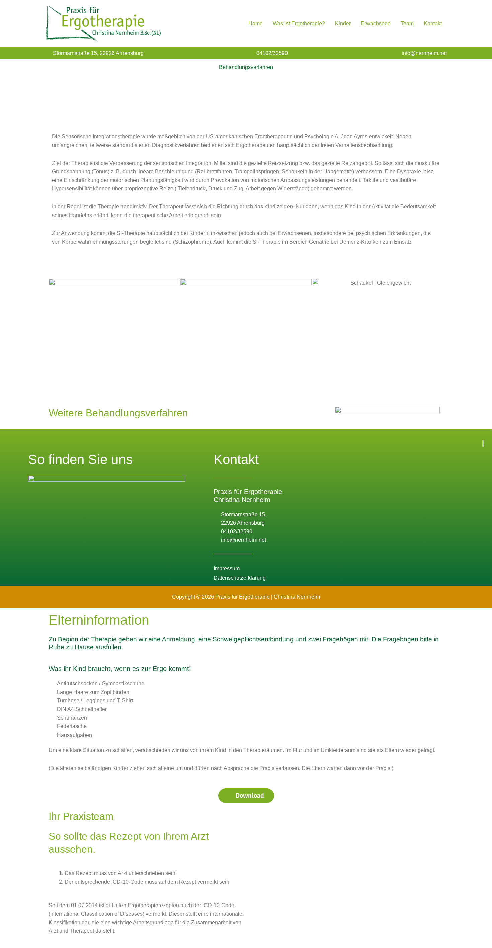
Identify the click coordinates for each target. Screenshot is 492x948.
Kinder (343, 23)
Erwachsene (376, 23)
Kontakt (433, 23)
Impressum (227, 568)
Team (407, 23)
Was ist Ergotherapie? (299, 23)
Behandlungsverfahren (246, 67)
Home (255, 23)
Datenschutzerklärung (240, 578)
